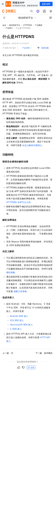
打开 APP (46, 4)
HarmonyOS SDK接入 (21, 324)
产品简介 (9, 28)
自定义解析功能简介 (32, 145)
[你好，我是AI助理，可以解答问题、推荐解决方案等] (38, 11)
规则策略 (10, 272)
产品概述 (38, 25)
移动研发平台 (14, 25)
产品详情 (26, 47)
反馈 (32, 367)
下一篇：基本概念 (44, 352)
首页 (4, 25)
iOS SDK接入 (17, 320)
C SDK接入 (16, 328)
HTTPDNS (27, 25)
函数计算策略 (20, 291)
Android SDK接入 (19, 315)
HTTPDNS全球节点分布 (18, 202)
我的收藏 (45, 47)
